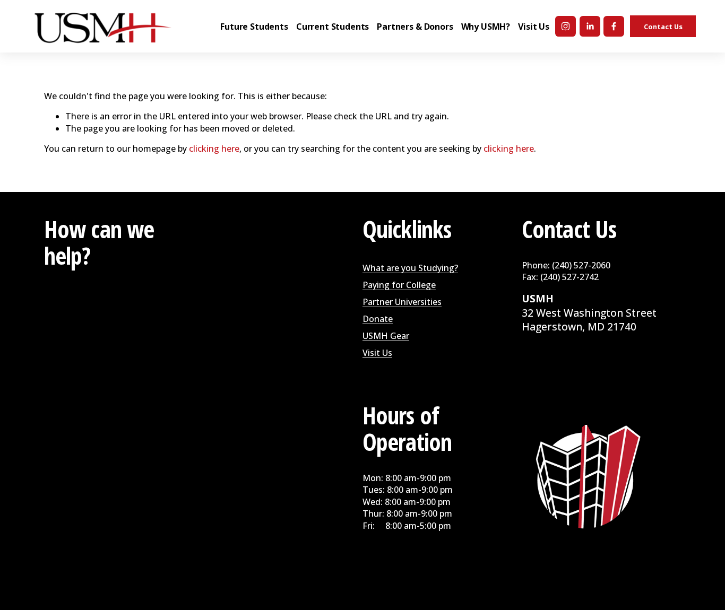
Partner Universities (402, 302)
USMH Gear (385, 336)
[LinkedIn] (590, 26)
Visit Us (377, 353)
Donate (377, 319)
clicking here (214, 148)
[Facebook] (613, 26)
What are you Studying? (410, 268)
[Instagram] (565, 26)
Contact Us (663, 26)
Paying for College (399, 285)
